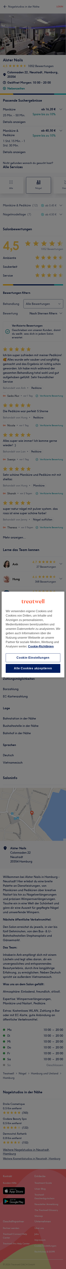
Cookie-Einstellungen (33, 657)
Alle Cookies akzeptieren (33, 668)
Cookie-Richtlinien (41, 646)
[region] (33, 635)
